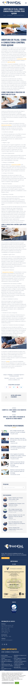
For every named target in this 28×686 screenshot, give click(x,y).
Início (5, 15)
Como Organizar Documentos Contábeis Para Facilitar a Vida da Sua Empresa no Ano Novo (18, 455)
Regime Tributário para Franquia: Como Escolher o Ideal (15, 498)
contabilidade (9, 15)
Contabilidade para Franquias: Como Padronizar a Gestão (16, 504)
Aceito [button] (17, 682)
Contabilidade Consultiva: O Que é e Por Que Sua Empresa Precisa (18, 447)
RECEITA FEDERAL (4, 655)
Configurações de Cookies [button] (8, 682)
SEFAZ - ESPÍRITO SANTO (6, 659)
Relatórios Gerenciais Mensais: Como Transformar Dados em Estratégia (17, 463)
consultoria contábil (19, 378)
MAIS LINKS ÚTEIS (17, 667)
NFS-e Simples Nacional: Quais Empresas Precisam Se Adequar (17, 431)
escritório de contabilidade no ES (14, 379)
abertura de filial (12, 378)
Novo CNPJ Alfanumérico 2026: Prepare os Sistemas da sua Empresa (16, 522)
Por (19, 374)
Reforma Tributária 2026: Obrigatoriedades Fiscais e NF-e (15, 528)
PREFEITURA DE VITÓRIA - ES (6, 664)
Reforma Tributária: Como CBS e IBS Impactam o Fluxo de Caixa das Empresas (18, 440)
